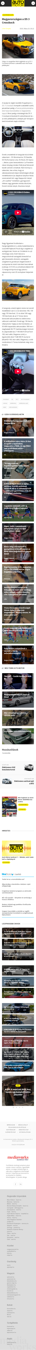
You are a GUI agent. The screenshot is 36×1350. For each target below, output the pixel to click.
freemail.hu (10, 1326)
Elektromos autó (8, 15)
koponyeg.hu (11, 1328)
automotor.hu (11, 1279)
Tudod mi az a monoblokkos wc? (13, 879)
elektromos (13, 403)
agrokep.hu (10, 1267)
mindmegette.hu (12, 1289)
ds (12, 399)
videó (4, 407)
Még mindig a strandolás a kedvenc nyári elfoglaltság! (16, 885)
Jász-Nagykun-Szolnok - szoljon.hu (14, 1220)
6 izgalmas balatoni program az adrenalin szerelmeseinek (16, 892)
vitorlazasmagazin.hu (13, 1295)
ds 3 (17, 399)
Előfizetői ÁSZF (11, 1132)
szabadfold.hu (11, 1251)
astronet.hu (10, 1277)
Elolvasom (6, 862)
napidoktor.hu (11, 1287)
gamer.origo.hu (12, 1283)
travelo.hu (10, 1291)
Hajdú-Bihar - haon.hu (14, 1215)
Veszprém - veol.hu (13, 1237)
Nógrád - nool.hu (12, 1225)
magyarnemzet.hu (12, 1249)
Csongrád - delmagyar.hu (15, 1208)
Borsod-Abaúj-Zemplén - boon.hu (17, 1206)
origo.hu (9, 1255)
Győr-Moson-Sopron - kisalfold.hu (17, 1213)
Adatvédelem (10, 1130)
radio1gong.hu (11, 1342)
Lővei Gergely (6, 28)
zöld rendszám (13, 407)
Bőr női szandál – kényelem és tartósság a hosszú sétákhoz (17, 898)
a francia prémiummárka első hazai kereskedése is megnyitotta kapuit (17, 111)
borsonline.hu (11, 1308)
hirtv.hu (9, 1253)
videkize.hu (10, 1297)
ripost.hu (9, 1310)
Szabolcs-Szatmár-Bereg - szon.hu (15, 1230)
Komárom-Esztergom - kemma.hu (17, 1223)
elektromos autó (23, 403)
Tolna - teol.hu (11, 1233)
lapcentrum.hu (11, 1332)
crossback (6, 399)
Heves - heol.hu (12, 1217)
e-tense (5, 403)
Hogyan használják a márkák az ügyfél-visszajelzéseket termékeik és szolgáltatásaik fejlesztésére (17, 913)
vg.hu (8, 1265)
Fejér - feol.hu (11, 1212)
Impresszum (11, 1125)
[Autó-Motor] (18, 3)
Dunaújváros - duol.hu (14, 1209)
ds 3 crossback (25, 399)
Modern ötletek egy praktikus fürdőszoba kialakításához (16, 905)
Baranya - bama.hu (13, 1202)
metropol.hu (11, 1312)
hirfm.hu (9, 1344)
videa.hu (9, 1330)
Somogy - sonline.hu (13, 1227)
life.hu (9, 1314)
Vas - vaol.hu (11, 1235)
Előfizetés (22, 809)
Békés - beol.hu (12, 1204)
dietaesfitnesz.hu (12, 1293)
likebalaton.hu (11, 1285)
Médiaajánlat (23, 1125)
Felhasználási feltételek (17, 1127)
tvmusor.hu (10, 1299)
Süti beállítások (25, 1132)
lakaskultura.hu (12, 1281)
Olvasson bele (23, 804)
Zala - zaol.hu (11, 1239)
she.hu (9, 1316)
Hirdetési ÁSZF (23, 1130)
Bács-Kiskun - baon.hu (14, 1200)
